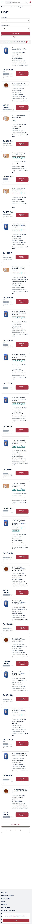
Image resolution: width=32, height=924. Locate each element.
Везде (8, 2)
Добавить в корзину (22, 73)
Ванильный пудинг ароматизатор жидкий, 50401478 (19, 710)
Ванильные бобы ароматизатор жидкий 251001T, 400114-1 (18, 639)
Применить (15, 33)
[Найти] (25, 2)
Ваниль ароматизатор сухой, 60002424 (18, 116)
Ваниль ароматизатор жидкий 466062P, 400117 (19, 48)
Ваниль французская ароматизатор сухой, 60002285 (18, 268)
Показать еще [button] (15, 824)
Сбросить (15, 37)
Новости (4, 904)
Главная (3, 7)
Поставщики (5, 907)
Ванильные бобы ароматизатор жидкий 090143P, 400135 (18, 602)
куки (13, 916)
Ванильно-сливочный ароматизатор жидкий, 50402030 (19, 313)
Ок (16, 920)
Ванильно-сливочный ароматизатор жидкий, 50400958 (19, 399)
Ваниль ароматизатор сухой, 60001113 (18, 153)
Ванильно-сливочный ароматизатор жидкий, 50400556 (19, 356)
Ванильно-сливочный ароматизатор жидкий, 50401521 (19, 442)
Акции (3, 901)
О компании (5, 898)
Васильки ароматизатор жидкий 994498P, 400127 (19, 754)
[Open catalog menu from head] (2, 2)
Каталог (12, 7)
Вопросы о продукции (8, 910)
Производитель (5, 25)
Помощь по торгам (7, 895)
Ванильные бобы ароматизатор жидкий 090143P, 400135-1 (18, 568)
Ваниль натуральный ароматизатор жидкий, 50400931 (19, 225)
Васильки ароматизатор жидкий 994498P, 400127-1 (20, 791)
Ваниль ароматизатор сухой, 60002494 (18, 189)
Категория (3, 17)
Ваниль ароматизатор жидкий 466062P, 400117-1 (20, 84)
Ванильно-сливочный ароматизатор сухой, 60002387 (18, 485)
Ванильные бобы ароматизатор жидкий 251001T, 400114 (18, 673)
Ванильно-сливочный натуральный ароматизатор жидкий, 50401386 (19, 523)
